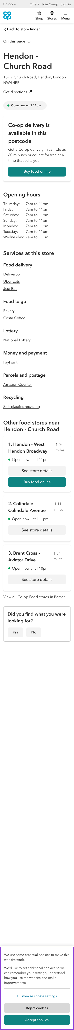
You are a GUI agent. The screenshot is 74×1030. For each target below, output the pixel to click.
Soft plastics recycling (21, 406)
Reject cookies (37, 1008)
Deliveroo (11, 274)
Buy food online (37, 171)
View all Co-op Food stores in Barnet (34, 597)
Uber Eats (11, 281)
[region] (37, 988)
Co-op (8, 4)
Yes (15, 632)
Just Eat (10, 288)
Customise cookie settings (37, 996)
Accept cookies (37, 1020)
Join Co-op (50, 4)
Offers (34, 4)
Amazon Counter (17, 384)
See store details (44, 472)
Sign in (66, 4)
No (33, 632)
